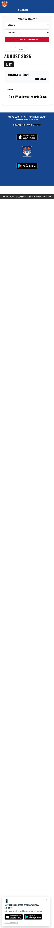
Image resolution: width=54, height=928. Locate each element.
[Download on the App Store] (13, 917)
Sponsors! (37, 125)
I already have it (11, 923)
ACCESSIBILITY (22, 196)
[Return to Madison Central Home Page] (4, 4)
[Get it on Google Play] (33, 917)
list (9, 64)
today (21, 49)
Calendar (24, 10)
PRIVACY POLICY (9, 196)
